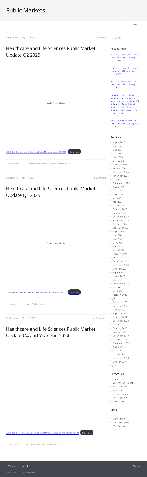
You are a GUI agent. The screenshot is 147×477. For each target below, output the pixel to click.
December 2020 (121, 320)
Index (28, 304)
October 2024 (120, 224)
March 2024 (118, 250)
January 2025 (119, 212)
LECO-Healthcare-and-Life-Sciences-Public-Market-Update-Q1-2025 (36, 292)
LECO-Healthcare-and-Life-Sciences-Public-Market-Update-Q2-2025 (36, 152)
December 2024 (121, 216)
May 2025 (117, 198)
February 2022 (120, 294)
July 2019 (117, 350)
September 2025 (121, 183)
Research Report (121, 393)
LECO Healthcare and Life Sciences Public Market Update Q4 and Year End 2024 (42, 432)
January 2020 (119, 331)
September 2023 (121, 272)
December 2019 (121, 335)
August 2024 (119, 231)
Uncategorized (120, 397)
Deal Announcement (123, 382)
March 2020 (118, 324)
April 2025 (118, 201)
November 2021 (121, 305)
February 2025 (120, 209)
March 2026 (118, 160)
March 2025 (118, 205)
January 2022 (119, 298)
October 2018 (120, 361)
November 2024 (121, 220)
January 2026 (119, 168)
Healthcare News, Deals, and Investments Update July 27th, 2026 (125, 123)
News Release (120, 386)
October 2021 (120, 309)
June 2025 (118, 194)
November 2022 (121, 283)
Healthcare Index (33, 163)
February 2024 (120, 253)
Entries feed (119, 418)
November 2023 (121, 265)
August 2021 (119, 313)
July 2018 (117, 365)
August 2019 (119, 346)
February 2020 (120, 328)
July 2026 (117, 146)
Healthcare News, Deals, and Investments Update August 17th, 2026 (124, 57)
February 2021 (120, 317)
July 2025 (117, 190)
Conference (118, 379)
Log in (115, 414)
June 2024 (118, 238)
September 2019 (121, 343)
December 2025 (121, 172)
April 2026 (118, 157)
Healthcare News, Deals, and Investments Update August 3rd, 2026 (124, 84)
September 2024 (121, 227)
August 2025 (119, 186)
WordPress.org (120, 426)
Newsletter (14, 163)
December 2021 (121, 302)
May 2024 (117, 242)
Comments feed (121, 422)
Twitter (11, 466)
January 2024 (119, 257)
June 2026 (118, 149)
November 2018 (121, 358)
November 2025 (121, 175)
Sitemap (137, 466)
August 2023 (119, 276)
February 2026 (120, 164)
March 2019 (118, 354)
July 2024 (117, 235)
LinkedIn (25, 466)
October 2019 (120, 339)
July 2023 (117, 279)
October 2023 (120, 268)
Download (74, 152)
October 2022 (120, 287)
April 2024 (118, 246)
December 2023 (121, 261)
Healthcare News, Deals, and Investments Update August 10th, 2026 (124, 71)
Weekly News (119, 401)
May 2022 (117, 291)
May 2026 (117, 153)
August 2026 (119, 142)
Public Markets (63, 163)
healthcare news (49, 163)
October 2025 (120, 179)
